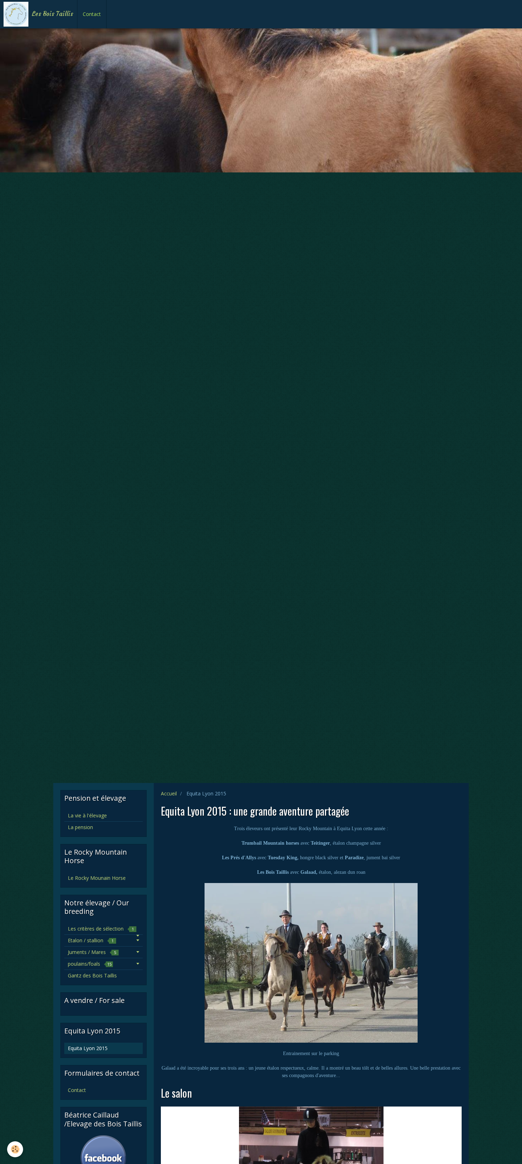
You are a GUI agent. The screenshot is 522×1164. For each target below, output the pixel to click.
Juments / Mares (92, 952)
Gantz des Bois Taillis (92, 975)
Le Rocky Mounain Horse (97, 878)
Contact (92, 14)
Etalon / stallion (91, 940)
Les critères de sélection (101, 928)
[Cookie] (15, 1149)
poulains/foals (90, 963)
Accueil (169, 793)
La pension (80, 827)
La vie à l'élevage (87, 815)
